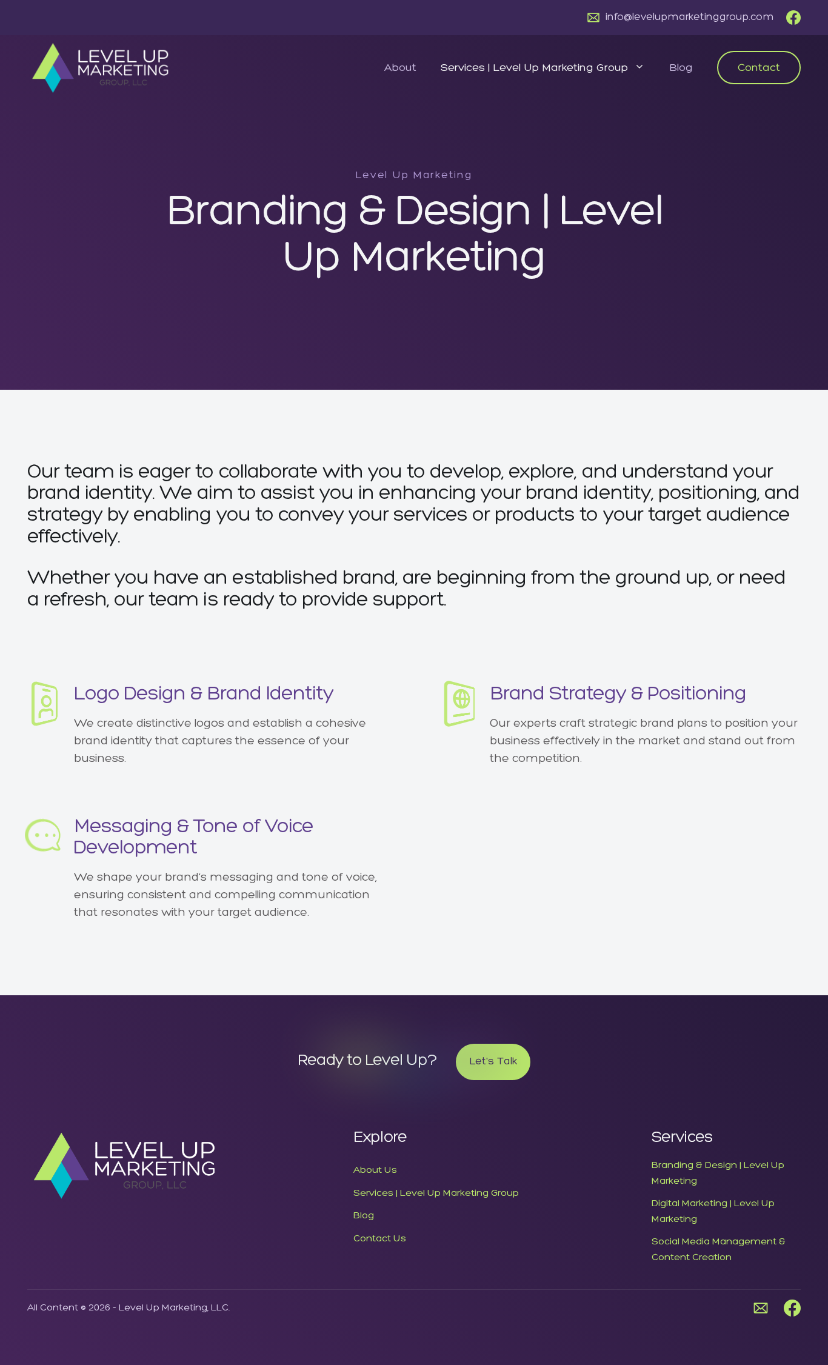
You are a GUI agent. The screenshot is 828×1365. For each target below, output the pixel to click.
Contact (759, 68)
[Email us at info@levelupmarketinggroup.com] (760, 1308)
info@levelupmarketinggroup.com (690, 17)
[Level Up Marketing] (100, 66)
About (400, 68)
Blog (681, 68)
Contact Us (379, 1239)
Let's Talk (493, 1061)
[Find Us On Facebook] (793, 17)
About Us (375, 1170)
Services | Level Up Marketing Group (534, 68)
